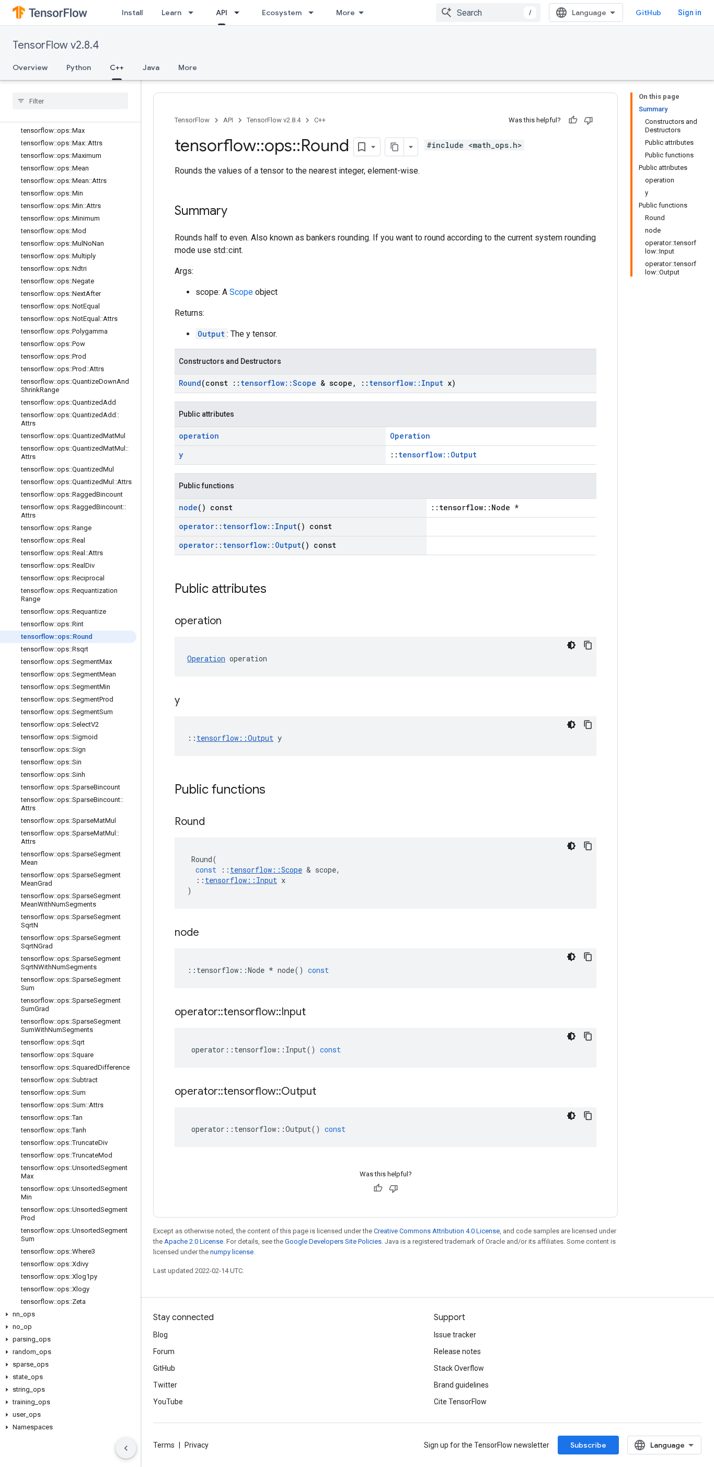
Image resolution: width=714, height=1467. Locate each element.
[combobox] (488, 12)
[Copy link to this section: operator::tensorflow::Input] (316, 1012)
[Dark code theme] (571, 645)
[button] (68, 1314)
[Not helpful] (588, 120)
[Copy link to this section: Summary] (237, 211)
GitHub (648, 12)
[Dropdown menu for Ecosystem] (314, 12)
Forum (164, 1351)
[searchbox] (70, 101)
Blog (160, 1335)
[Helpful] (573, 120)
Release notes (457, 1351)
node (188, 507)
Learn (171, 12)
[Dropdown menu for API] (239, 12)
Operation (410, 436)
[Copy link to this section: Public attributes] (277, 589)
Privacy (197, 1445)
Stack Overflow (459, 1368)
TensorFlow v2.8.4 (56, 45)
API (221, 12)
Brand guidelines (461, 1385)
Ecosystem (282, 12)
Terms (164, 1445)
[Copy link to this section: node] (209, 933)
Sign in (689, 12)
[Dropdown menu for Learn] (193, 12)
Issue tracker (455, 1335)
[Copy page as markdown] (394, 147)
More (345, 12)
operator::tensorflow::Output (240, 545)
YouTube (168, 1401)
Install (132, 12)
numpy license (232, 1252)
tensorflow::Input (406, 383)
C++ (117, 67)
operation (199, 436)
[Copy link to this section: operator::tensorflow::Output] (326, 1092)
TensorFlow (192, 120)
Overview (30, 67)
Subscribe (588, 1445)
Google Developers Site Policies (333, 1241)
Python (78, 67)
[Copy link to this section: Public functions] (276, 790)
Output (211, 334)
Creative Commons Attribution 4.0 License (437, 1231)
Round (190, 383)
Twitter (165, 1385)
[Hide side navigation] (126, 1448)
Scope (241, 292)
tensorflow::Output (437, 455)
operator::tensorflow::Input (238, 526)
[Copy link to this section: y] (190, 701)
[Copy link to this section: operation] (232, 621)
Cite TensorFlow (460, 1401)
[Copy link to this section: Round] (215, 822)
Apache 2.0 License (193, 1241)
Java (151, 67)
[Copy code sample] (588, 645)
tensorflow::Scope (278, 383)
